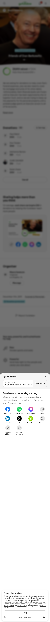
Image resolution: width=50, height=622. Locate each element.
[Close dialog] (45, 376)
